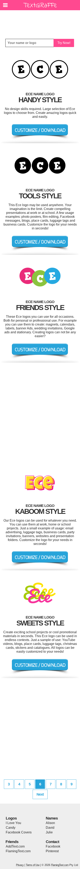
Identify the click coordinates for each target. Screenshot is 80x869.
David (50, 827)
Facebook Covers (19, 832)
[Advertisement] (41, 21)
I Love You (13, 823)
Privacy (20, 865)
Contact (52, 842)
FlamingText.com (18, 851)
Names (52, 818)
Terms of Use (32, 865)
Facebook (53, 846)
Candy (10, 827)
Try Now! (63, 43)
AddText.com (15, 846)
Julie (49, 832)
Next (40, 794)
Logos (11, 818)
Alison (50, 823)
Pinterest (52, 851)
